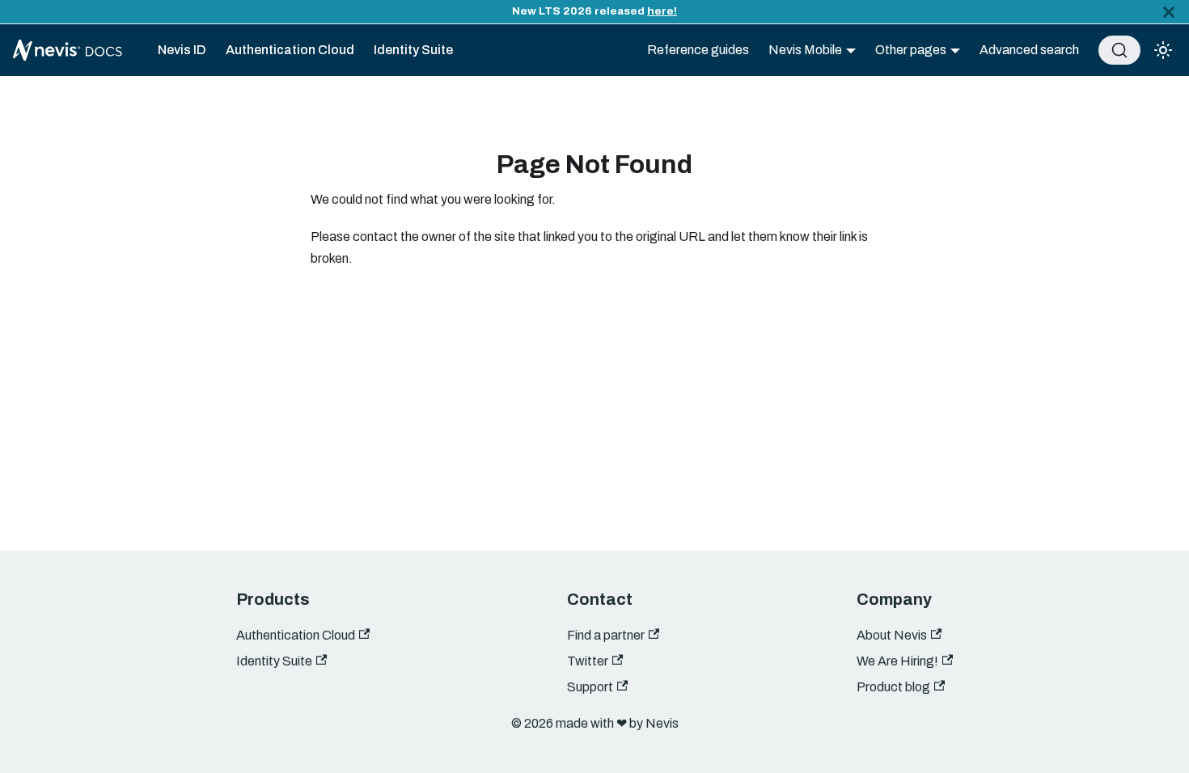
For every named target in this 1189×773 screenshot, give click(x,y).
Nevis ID (182, 50)
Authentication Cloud (290, 50)
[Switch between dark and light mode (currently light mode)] (1163, 50)
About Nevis (892, 635)
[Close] (1169, 11)
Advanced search (1029, 50)
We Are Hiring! (897, 661)
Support (590, 687)
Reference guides (698, 50)
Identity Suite (413, 50)
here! (662, 11)
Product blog (893, 687)
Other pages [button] (910, 50)
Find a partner (606, 635)
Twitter (587, 661)
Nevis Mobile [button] (805, 50)
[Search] (1119, 50)
